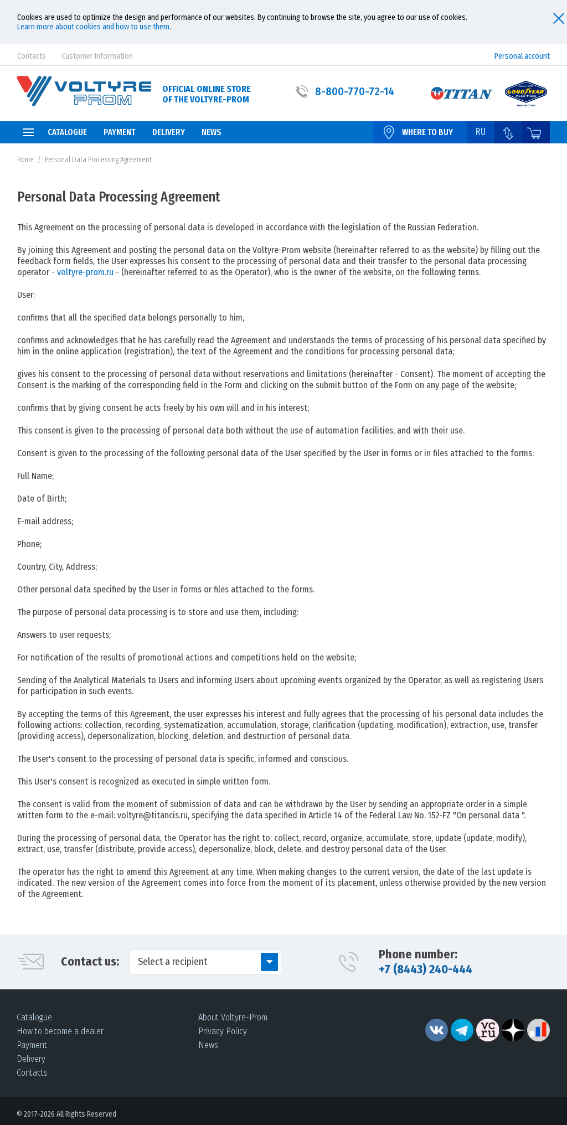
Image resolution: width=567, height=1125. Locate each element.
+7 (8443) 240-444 (425, 969)
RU (481, 132)
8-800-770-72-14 (354, 91)
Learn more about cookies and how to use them (93, 27)
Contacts (31, 56)
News (208, 1045)
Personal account (522, 56)
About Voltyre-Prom (232, 1017)
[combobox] (205, 961)
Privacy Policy (222, 1031)
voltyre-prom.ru (85, 272)
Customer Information (97, 56)
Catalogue (34, 1017)
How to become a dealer (60, 1031)
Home (25, 159)
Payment (32, 1045)
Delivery (31, 1059)
